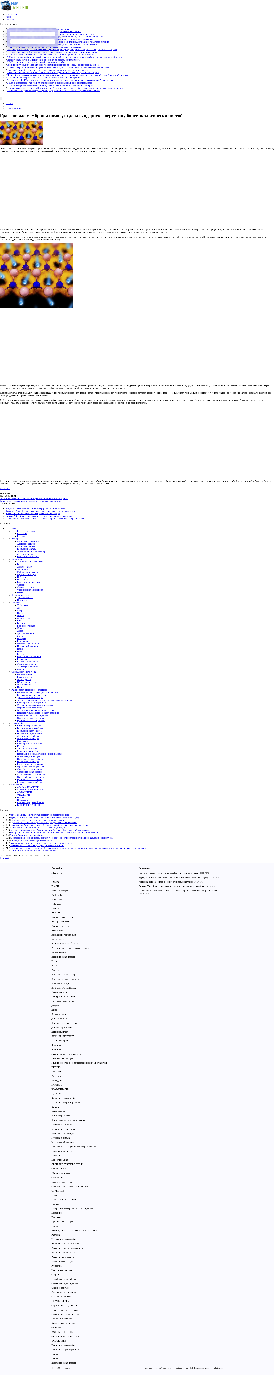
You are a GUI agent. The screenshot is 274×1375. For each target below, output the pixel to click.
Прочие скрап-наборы (28, 761)
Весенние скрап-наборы (29, 725)
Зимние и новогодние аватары (32, 551)
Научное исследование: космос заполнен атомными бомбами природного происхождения (50, 54)
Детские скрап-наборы (28, 736)
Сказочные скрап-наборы (29, 772)
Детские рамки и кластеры (30, 697)
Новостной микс (14, 108)
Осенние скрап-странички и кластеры (35, 710)
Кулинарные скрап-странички (31, 702)
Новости (10, 19)
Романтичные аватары (28, 556)
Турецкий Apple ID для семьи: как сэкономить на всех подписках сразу (40, 511)
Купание (21, 746)
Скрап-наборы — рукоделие (31, 774)
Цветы (20, 592)
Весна (20, 564)
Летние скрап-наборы (27, 749)
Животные (22, 569)
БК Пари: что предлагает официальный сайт (32, 840)
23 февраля (22, 605)
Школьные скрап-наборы (29, 782)
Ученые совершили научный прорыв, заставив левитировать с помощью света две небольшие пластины (58, 67)
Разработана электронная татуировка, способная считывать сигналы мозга (43, 60)
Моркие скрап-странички (29, 708)
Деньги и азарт (24, 567)
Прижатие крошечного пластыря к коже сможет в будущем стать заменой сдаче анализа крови (53, 72)
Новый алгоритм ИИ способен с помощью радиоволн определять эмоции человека (47, 70)
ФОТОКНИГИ (24, 792)
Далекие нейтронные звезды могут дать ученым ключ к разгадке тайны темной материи (50, 85)
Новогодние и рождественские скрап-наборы (39, 754)
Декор (20, 631)
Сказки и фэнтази (25, 587)
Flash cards (22, 533)
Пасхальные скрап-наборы (30, 759)
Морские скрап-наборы (28, 751)
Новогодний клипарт (27, 646)
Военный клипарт (26, 626)
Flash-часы (22, 536)
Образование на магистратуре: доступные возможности (37, 845)
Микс (8, 17)
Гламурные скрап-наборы (29, 731)
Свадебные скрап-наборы (29, 769)
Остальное (16, 784)
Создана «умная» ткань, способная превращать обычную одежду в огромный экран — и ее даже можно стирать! (62, 49)
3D (18, 608)
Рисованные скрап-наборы (30, 764)
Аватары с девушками (28, 541)
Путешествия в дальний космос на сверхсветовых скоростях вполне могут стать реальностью (52, 52)
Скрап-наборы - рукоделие (64, 1305)
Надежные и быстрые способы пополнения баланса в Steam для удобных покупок (50, 830)
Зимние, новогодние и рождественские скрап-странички (45, 700)
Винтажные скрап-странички (31, 695)
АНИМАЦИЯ (58, 930)
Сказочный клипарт (27, 664)
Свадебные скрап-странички (31, 718)
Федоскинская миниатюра (30, 590)
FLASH (55, 886)
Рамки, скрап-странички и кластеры (29, 690)
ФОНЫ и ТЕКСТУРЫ (28, 787)
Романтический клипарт (29, 656)
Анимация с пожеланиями (30, 561)
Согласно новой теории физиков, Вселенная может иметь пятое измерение (43, 77)
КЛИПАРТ (56, 1085)
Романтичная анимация (28, 582)
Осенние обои (24, 684)
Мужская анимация (26, 574)
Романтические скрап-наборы (65, 1243)
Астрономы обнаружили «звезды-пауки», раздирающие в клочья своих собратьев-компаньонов (53, 90)
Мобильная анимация (27, 572)
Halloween (22, 613)
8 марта (20, 610)
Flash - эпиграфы (59, 890)
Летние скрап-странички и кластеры (35, 705)
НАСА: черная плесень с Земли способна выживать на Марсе (37, 62)
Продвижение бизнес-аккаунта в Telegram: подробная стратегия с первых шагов (45, 518)
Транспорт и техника (27, 667)
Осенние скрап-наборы (28, 756)
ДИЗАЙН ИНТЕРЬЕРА (62, 1036)
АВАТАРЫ (56, 912)
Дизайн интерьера (20, 595)
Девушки (21, 628)
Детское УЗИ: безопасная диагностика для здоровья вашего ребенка (39, 516)
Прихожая (22, 600)
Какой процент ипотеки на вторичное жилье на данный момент (41, 843)
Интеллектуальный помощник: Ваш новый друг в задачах (39, 827)
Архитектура (23, 618)
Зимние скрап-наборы (28, 738)
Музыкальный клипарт (28, 643)
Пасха (20, 649)
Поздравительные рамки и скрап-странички (38, 713)
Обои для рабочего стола (23, 672)
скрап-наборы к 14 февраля (30, 766)
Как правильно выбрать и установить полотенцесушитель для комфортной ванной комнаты (55, 832)
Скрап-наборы (18, 723)
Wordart (20, 615)
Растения (21, 654)
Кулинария (22, 641)
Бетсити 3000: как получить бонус (26, 835)
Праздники (22, 579)
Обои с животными (26, 682)
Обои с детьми (24, 679)
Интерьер (21, 638)
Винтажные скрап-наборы (30, 728)
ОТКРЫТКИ (23, 795)
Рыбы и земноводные (27, 661)
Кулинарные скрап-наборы (30, 743)
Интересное (11, 14)
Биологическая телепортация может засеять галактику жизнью (30, 501)
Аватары (15, 538)
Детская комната (25, 597)
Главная (9, 103)
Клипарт (15, 602)
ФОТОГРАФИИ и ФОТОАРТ (31, 790)
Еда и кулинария (25, 677)
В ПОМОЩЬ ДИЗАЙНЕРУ (30, 802)
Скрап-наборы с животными (31, 777)
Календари (22, 741)
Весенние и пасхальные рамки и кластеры (37, 692)
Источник (5, 488)
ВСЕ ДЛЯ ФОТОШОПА (29, 805)
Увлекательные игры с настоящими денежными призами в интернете (34, 498)
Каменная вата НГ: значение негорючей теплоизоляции (33, 513)
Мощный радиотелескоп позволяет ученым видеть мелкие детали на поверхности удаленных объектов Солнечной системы (67, 75)
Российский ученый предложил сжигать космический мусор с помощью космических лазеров (53, 65)
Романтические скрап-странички (33, 715)
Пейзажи (21, 577)
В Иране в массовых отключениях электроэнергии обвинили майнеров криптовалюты (49, 83)
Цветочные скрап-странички (31, 720)
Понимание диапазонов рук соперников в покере (34, 850)
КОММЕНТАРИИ (60, 1089)
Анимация (16, 559)
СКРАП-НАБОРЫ (60, 1301)
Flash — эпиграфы (26, 531)
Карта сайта (6, 858)
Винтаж (21, 623)
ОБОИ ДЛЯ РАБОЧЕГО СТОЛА (67, 1164)
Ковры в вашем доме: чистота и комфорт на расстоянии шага (35, 508)
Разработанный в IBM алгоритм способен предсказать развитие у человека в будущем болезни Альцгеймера (60, 80)
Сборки (21, 585)
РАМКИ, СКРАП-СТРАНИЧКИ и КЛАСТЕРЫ (74, 1230)
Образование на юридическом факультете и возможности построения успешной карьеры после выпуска (62, 838)
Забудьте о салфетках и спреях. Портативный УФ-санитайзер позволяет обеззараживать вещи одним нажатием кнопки (65, 88)
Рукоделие (22, 659)
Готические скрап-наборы (29, 733)
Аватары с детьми (26, 544)
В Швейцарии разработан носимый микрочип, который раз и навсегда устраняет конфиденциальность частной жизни (64, 57)
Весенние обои (24, 674)
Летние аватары (25, 554)
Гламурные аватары (26, 549)
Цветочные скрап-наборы (29, 779)
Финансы (21, 669)
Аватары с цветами (26, 546)
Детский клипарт (25, 633)
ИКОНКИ (22, 797)
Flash (13, 528)
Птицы (20, 651)
